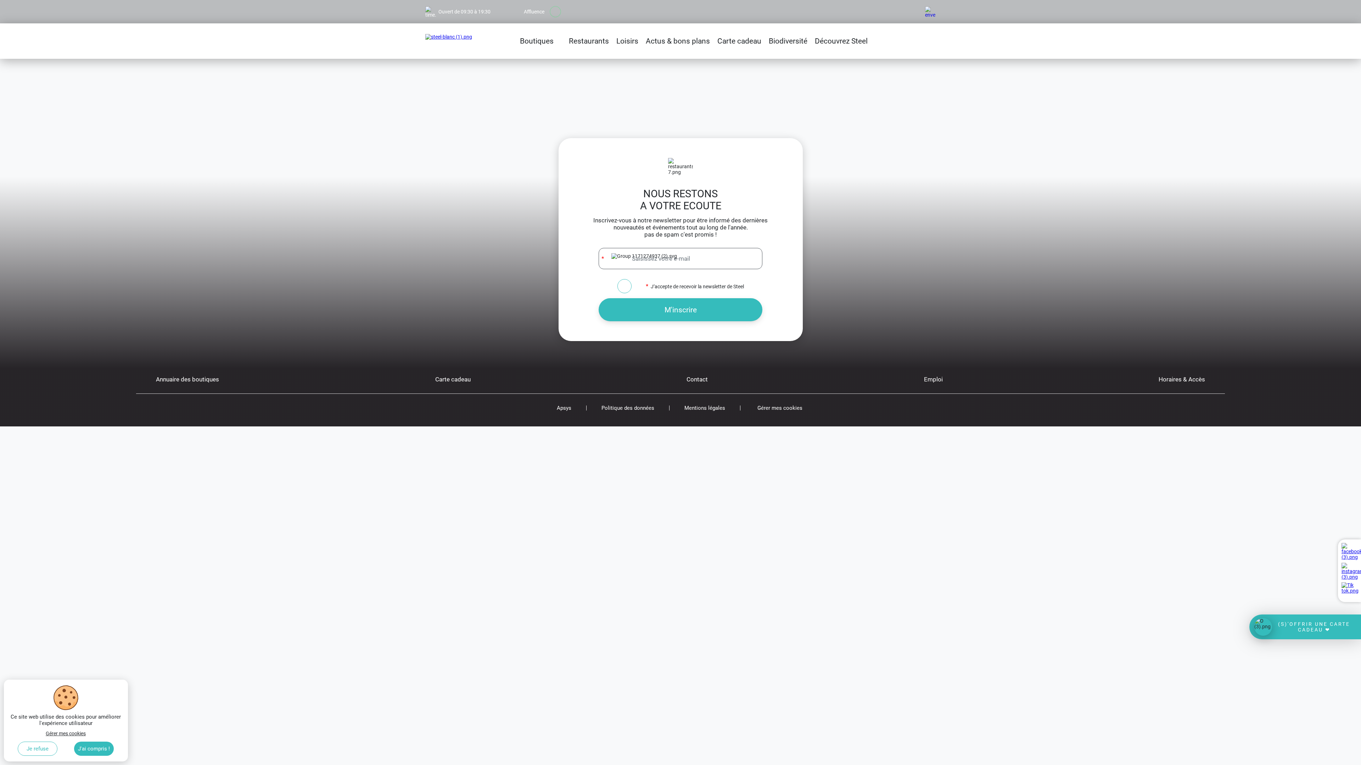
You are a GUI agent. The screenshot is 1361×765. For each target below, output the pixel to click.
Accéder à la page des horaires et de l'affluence (476, 3)
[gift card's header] (1305, 626)
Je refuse (38, 749)
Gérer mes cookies (779, 408)
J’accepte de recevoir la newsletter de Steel (697, 286)
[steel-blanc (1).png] (448, 41)
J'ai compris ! (94, 749)
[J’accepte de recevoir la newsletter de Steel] (624, 286)
